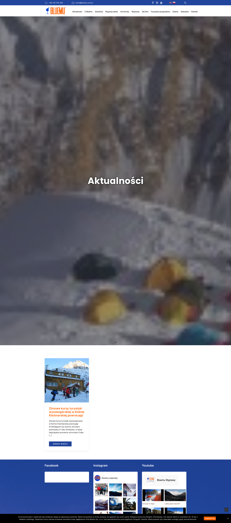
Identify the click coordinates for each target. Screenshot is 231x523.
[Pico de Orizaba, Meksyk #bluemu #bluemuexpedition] (115, 504)
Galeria (175, 11)
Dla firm (145, 11)
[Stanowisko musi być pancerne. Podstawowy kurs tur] (101, 489)
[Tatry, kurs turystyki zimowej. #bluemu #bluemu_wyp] (101, 504)
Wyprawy (136, 11)
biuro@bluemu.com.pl (84, 3)
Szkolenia (99, 11)
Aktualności (77, 11)
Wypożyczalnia (111, 11)
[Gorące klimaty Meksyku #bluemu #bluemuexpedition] (129, 504)
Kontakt (194, 11)
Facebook (51, 465)
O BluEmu (89, 11)
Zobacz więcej (60, 444)
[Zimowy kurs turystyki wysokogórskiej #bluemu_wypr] (129, 489)
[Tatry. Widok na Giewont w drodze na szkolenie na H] (115, 489)
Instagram (100, 465)
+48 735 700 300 (56, 3)
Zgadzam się (210, 518)
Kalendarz (185, 11)
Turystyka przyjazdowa (160, 11)
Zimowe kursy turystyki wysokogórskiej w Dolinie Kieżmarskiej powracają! (66, 412)
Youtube (148, 465)
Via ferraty (124, 11)
